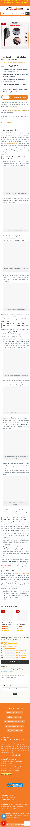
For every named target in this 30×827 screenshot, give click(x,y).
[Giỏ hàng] (28, 9)
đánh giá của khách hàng (9, 646)
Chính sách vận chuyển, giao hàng (11, 766)
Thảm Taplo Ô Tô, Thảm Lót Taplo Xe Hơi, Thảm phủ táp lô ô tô (7, 623)
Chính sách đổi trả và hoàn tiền (10, 768)
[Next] (26, 35)
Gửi (15, 694)
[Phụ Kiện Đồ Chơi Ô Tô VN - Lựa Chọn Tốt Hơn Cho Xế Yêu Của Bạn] (15, 9)
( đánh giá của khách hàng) (16, 62)
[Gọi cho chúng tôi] (16, 755)
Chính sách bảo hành (7, 764)
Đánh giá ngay (15, 662)
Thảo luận (4, 671)
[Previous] (3, 35)
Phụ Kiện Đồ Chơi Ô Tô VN (18, 110)
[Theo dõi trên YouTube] (19, 755)
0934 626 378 (14, 106)
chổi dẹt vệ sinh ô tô (11, 143)
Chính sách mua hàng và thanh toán (11, 761)
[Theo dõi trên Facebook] (13, 755)
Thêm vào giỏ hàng (19, 97)
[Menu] (2, 9)
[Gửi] (27, 13)
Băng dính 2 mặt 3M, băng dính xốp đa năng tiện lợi (22, 623)
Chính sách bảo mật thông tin (10, 770)
